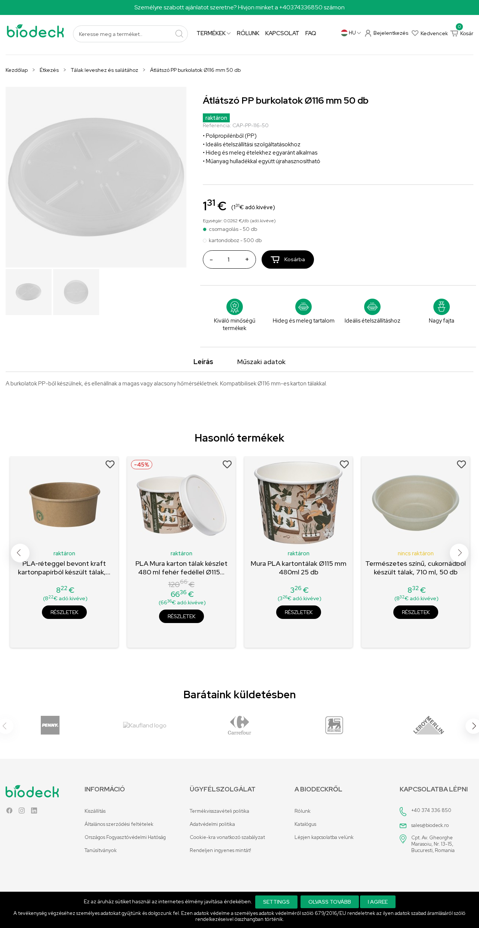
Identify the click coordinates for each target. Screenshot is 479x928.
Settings (276, 901)
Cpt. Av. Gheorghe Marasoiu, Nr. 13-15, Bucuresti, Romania (433, 844)
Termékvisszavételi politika (219, 811)
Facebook (9, 812)
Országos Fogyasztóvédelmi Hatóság (125, 837)
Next (459, 553)
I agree (378, 901)
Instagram (22, 812)
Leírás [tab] (203, 361)
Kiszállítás (95, 811)
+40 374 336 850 (431, 810)
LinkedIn (34, 812)
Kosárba (294, 259)
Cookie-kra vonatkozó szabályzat (227, 837)
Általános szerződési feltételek (119, 824)
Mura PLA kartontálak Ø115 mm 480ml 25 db (299, 567)
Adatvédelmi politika (212, 824)
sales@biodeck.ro (430, 825)
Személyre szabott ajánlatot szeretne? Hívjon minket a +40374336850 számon (239, 7)
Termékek (211, 33)
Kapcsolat (282, 33)
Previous (20, 553)
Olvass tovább (329, 901)
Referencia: (217, 125)
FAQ (310, 33)
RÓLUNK (248, 33)
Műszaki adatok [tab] (261, 361)
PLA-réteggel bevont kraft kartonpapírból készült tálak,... (64, 567)
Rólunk (303, 811)
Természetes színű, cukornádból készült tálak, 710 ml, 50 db (415, 567)
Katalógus (305, 824)
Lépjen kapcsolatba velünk (324, 837)
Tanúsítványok (101, 850)
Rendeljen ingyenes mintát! (220, 850)
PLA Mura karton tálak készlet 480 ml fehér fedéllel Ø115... (181, 567)
